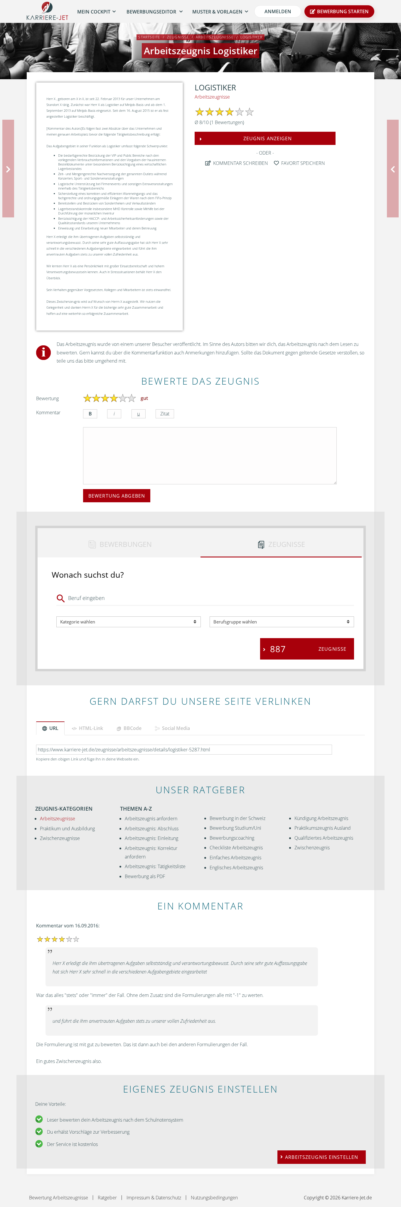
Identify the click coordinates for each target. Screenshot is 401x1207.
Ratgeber (107, 1197)
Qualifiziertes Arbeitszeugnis (323, 838)
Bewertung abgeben (116, 496)
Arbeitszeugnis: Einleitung (151, 838)
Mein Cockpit (93, 12)
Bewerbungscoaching (232, 838)
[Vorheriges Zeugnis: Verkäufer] (7, 168)
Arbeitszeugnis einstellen (321, 1157)
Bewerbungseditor (151, 12)
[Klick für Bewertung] (87, 398)
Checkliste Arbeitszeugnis (236, 847)
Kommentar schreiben (240, 163)
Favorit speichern (302, 163)
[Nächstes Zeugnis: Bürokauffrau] (394, 168)
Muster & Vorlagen (217, 12)
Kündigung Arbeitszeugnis (321, 818)
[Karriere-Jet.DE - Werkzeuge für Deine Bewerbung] (47, 11)
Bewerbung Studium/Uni (235, 828)
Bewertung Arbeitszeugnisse (58, 1197)
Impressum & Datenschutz (154, 1197)
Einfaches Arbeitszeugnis (235, 857)
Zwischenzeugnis (312, 847)
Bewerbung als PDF (145, 876)
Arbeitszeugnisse (212, 97)
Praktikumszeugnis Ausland (322, 828)
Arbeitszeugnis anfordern (151, 818)
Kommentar (48, 412)
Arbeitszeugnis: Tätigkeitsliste (155, 866)
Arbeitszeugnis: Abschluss (151, 828)
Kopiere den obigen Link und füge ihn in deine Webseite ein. (87, 759)
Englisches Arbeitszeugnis (236, 867)
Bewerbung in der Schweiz (237, 818)
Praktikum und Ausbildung (67, 828)
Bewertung (47, 398)
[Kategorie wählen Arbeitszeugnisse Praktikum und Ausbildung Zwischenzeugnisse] (128, 621)
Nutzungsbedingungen (214, 1197)
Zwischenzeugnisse (60, 838)
